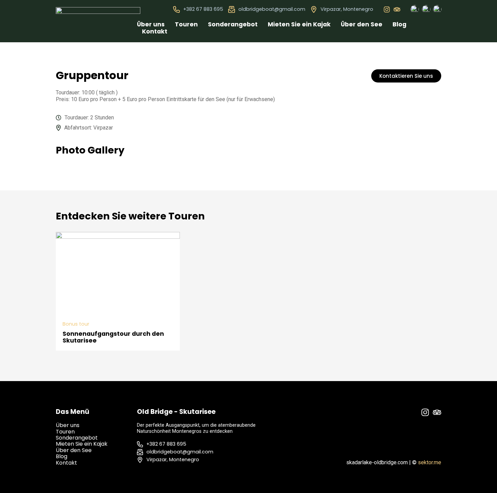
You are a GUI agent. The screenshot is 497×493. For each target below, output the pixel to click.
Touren (186, 24)
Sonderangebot (233, 24)
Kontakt (154, 31)
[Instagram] (386, 9)
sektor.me (429, 462)
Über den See (361, 24)
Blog (399, 24)
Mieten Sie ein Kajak (299, 24)
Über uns (151, 24)
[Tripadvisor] (397, 9)
